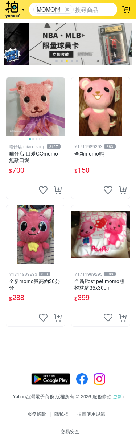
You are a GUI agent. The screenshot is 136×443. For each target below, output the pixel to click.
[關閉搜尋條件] (67, 9)
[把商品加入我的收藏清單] (43, 190)
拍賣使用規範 (91, 413)
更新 (117, 396)
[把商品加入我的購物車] (57, 190)
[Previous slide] (11, 107)
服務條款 (36, 413)
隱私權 (61, 413)
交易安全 (70, 431)
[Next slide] (60, 107)
